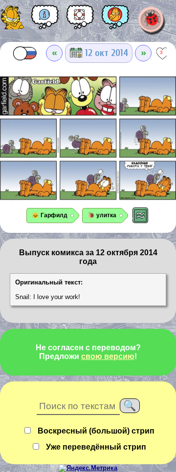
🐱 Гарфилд (49, 215)
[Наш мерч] (115, 20)
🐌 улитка (102, 215)
